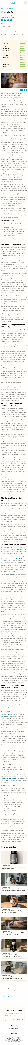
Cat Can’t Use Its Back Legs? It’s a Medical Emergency (13, 1014)
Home (2, 8)
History (9, 26)
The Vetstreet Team (8, 15)
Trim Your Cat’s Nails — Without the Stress (14, 1019)
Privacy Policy (14, 1028)
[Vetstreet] (13, 3)
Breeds (12, 8)
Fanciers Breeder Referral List (10, 778)
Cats (7, 8)
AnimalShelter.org (6, 728)
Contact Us (14, 1031)
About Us (14, 1033)
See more (6, 996)
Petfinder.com (11, 714)
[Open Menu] (2, 3)
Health (18, 29)
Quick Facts (4, 26)
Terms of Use (14, 1025)
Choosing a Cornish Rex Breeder (9, 31)
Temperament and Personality (8, 29)
